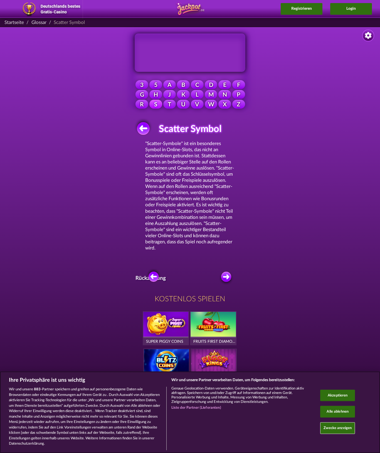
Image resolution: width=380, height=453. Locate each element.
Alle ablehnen (338, 411)
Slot (226, 278)
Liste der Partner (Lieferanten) (196, 408)
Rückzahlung (152, 278)
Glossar (38, 22)
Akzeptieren (337, 395)
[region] (190, 412)
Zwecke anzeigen (338, 428)
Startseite (14, 22)
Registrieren (301, 9)
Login (351, 9)
